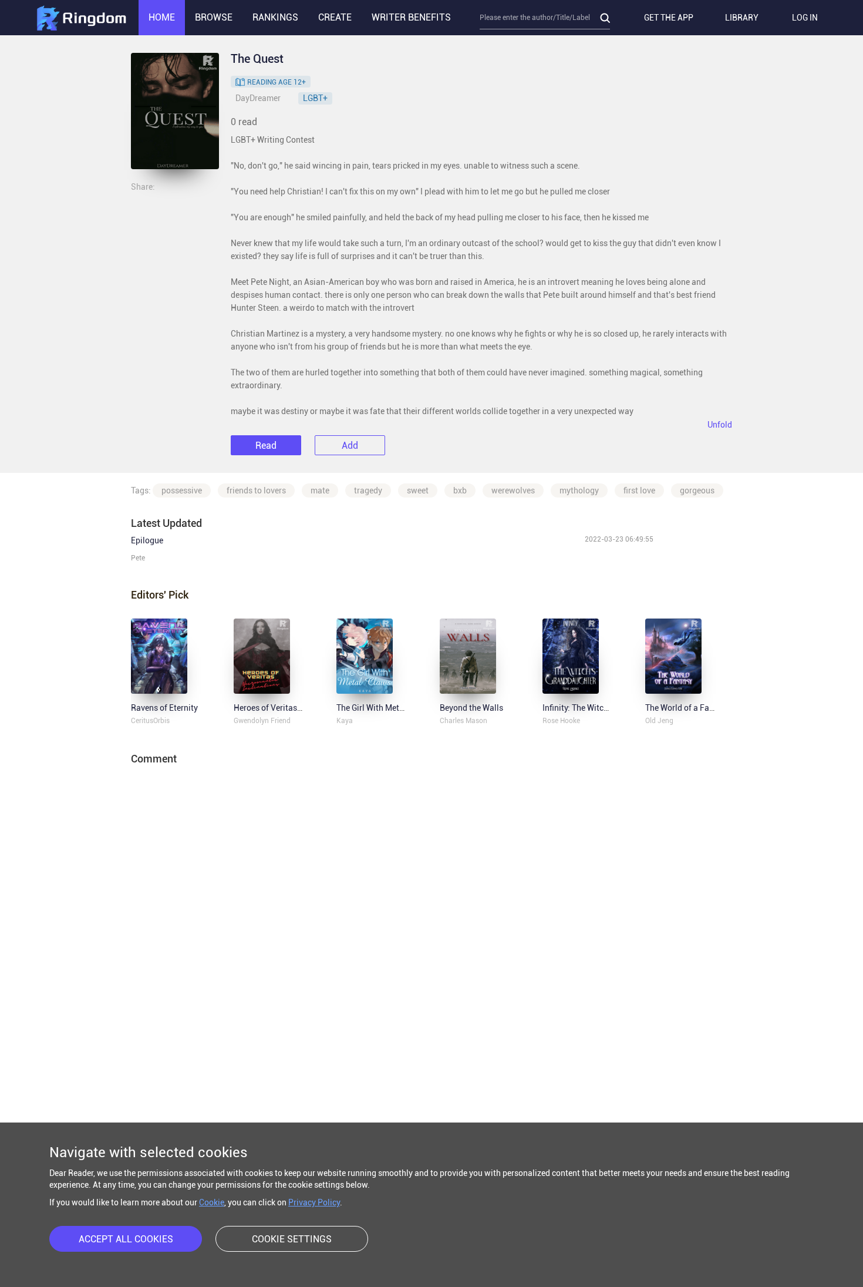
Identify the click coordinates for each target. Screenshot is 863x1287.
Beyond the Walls (471, 708)
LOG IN (805, 17)
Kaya (344, 721)
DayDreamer (258, 98)
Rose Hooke (561, 721)
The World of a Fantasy (687, 708)
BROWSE (213, 17)
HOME (162, 17)
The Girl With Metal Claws (383, 708)
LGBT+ (315, 98)
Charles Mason (463, 721)
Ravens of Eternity (164, 708)
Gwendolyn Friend (262, 721)
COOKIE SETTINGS (292, 1239)
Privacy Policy (314, 1202)
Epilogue (147, 540)
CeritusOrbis (150, 721)
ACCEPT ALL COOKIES (126, 1239)
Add (350, 445)
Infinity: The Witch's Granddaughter (607, 708)
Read (266, 445)
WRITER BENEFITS (411, 17)
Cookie (211, 1202)
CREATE (335, 17)
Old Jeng (659, 721)
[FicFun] (81, 17)
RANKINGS (275, 17)
